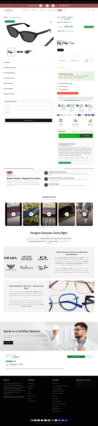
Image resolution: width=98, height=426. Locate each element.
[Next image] (51, 32)
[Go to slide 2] (44, 227)
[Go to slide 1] (43, 227)
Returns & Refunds (57, 393)
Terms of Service (56, 411)
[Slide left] (5, 52)
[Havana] (66, 43)
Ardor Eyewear (43, 422)
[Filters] (87, 356)
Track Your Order (57, 388)
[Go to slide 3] (45, 227)
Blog (29, 398)
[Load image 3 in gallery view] (29, 52)
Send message (28, 120)
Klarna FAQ (55, 406)
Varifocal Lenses (56, 401)
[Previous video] (2, 214)
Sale (29, 391)
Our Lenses (55, 398)
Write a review (76, 356)
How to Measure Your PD (59, 403)
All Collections (32, 396)
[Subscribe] (92, 384)
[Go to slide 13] (53, 227)
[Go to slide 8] (49, 227)
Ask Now (8, 342)
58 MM (60, 50)
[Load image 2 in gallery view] (20, 52)
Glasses (30, 388)
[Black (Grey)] (60, 43)
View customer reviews (65, 162)
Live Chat (87, 135)
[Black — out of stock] (72, 43)
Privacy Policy (56, 408)
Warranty (54, 396)
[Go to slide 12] (52, 227)
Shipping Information (58, 391)
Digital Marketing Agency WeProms (54, 422)
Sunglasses (31, 386)
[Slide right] (52, 52)
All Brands (31, 383)
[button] (25, 10)
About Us (30, 393)
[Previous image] (6, 32)
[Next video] (95, 214)
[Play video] (13, 214)
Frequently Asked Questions (60, 386)
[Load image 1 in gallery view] (11, 52)
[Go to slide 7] (48, 227)
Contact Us (55, 383)
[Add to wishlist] (50, 22)
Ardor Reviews (32, 401)
